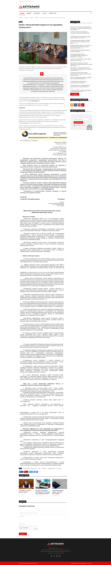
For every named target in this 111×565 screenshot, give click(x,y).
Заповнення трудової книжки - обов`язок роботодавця (57, 492)
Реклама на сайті (83, 563)
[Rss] (51, 556)
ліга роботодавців (26, 468)
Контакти (90, 563)
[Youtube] (60, 556)
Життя (44, 13)
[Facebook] (54, 556)
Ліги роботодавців (26, 103)
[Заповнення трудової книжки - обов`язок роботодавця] (59, 484)
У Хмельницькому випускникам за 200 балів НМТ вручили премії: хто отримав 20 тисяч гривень (80, 42)
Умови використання (75, 563)
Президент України (51, 468)
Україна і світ (52, 13)
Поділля (29, 13)
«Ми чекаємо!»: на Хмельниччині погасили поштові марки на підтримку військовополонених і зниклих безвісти (81, 69)
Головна (22, 13)
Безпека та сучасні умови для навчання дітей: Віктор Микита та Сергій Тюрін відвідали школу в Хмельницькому (81, 28)
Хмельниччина (34, 468)
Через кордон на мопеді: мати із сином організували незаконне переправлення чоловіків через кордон (81, 64)
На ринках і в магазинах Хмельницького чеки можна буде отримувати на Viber (43, 492)
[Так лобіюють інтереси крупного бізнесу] (26, 484)
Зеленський (59, 468)
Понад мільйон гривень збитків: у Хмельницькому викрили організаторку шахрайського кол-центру (78, 55)
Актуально (37, 13)
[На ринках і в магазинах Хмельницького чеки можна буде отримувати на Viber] (43, 484)
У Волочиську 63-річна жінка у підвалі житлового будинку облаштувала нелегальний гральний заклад (80, 74)
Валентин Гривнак (39, 103)
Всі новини (75, 94)
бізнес (39, 468)
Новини (26, 17)
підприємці (44, 468)
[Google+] (57, 556)
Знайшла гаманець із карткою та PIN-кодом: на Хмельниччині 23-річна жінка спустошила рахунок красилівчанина (80, 46)
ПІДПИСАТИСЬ (78, 122)
